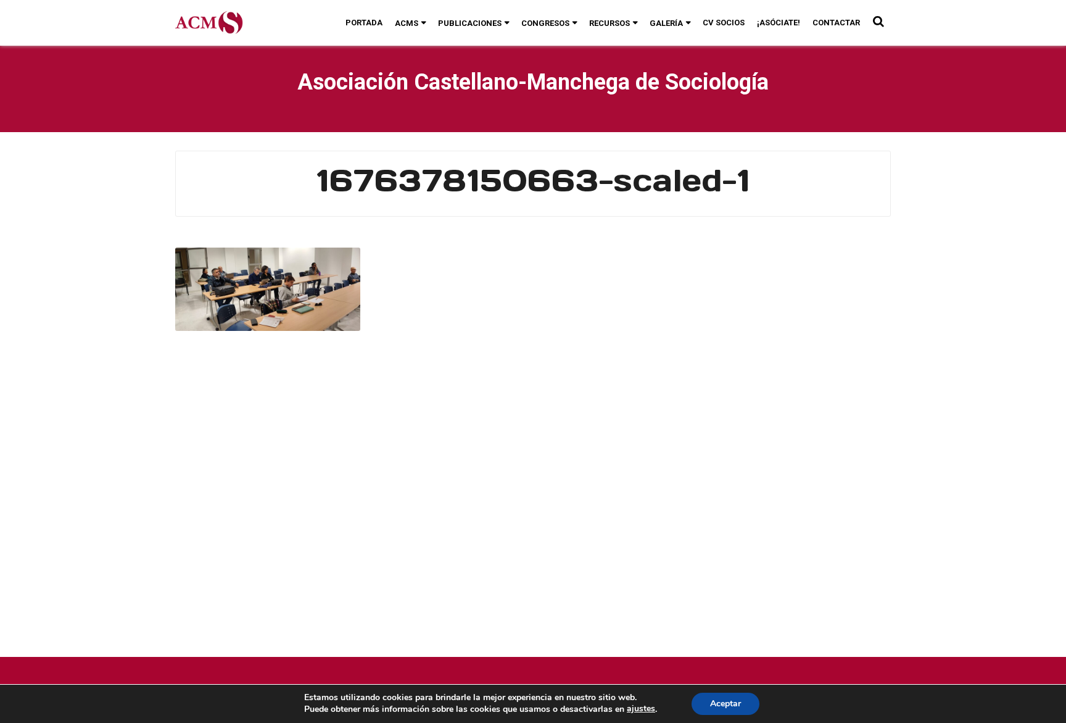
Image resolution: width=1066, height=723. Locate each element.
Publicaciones (470, 23)
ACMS (406, 23)
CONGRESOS (545, 23)
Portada (363, 22)
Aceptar (725, 703)
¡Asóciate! (778, 22)
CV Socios (724, 22)
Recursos (609, 23)
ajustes (641, 708)
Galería (666, 23)
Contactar (836, 22)
